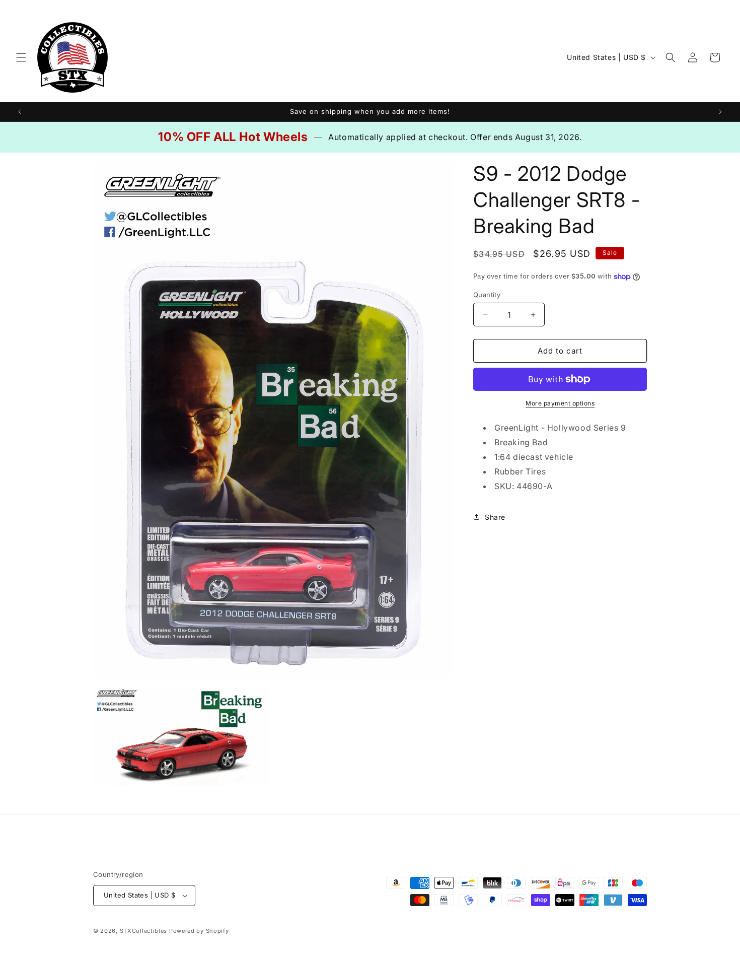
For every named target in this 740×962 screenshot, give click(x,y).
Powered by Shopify (199, 930)
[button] (21, 57)
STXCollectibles (144, 930)
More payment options (560, 403)
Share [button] (495, 517)
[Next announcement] (720, 111)
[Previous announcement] (20, 111)
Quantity (486, 295)
